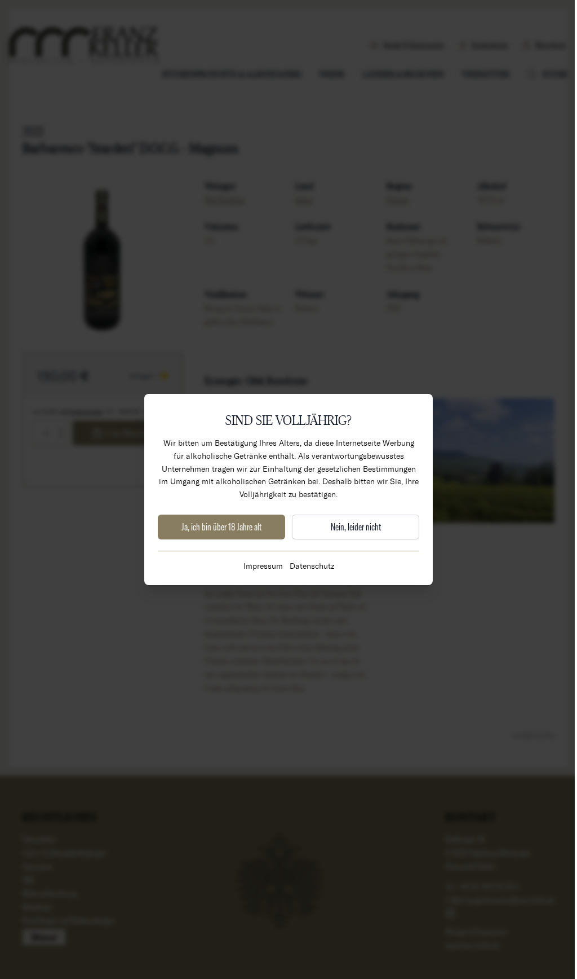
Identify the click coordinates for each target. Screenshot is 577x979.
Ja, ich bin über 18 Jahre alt (221, 526)
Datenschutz (312, 565)
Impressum (263, 565)
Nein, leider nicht (356, 526)
